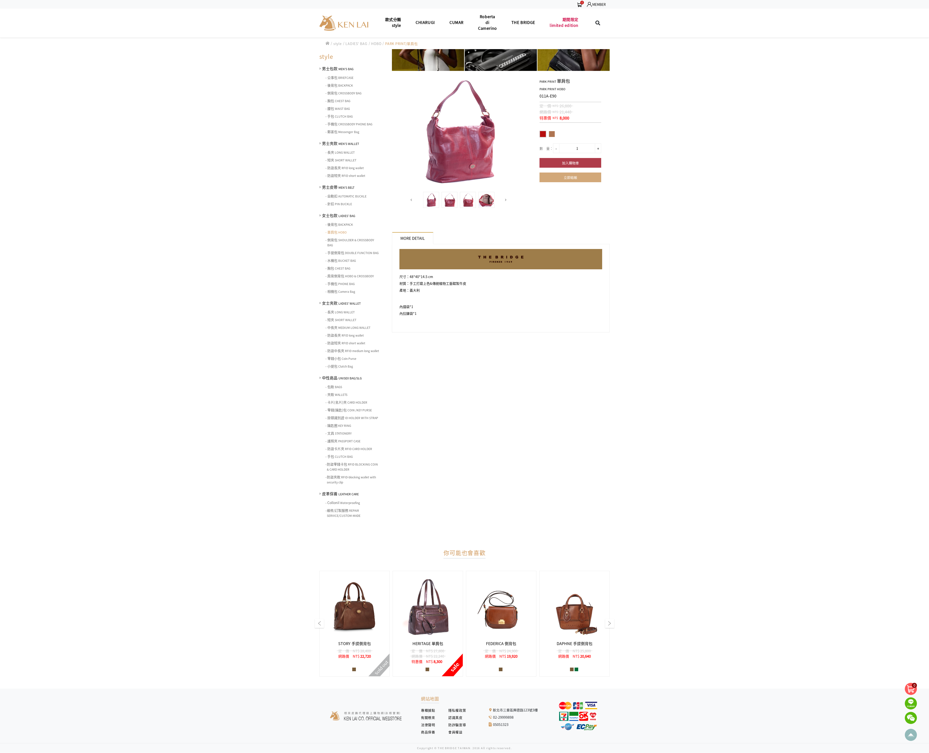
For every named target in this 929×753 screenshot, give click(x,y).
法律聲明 (430, 724)
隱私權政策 (455, 710)
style (337, 43)
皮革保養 (340, 494)
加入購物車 (570, 162)
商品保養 (430, 732)
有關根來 (430, 717)
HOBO (376, 43)
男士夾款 (340, 143)
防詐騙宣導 (457, 724)
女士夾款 (341, 303)
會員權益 (457, 732)
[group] (354, 624)
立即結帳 (570, 177)
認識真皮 (457, 717)
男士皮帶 (338, 187)
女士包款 (338, 215)
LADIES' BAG (356, 43)
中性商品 (342, 378)
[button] (411, 200)
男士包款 (337, 68)
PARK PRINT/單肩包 (401, 43)
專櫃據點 (428, 710)
